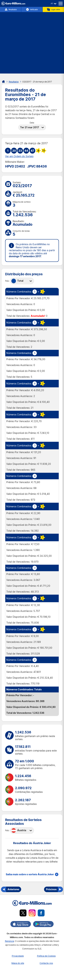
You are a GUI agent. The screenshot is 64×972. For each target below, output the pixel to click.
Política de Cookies (46, 956)
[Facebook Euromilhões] (41, 913)
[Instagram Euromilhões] (32, 913)
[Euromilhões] (3, 81)
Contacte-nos (46, 963)
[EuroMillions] (13, 4)
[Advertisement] (32, 41)
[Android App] (43, 924)
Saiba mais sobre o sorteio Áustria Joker (30, 874)
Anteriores (13, 889)
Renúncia (9, 941)
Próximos (51, 889)
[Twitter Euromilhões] (23, 913)
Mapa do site (17, 963)
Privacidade (18, 956)
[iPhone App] (21, 924)
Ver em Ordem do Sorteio (19, 156)
